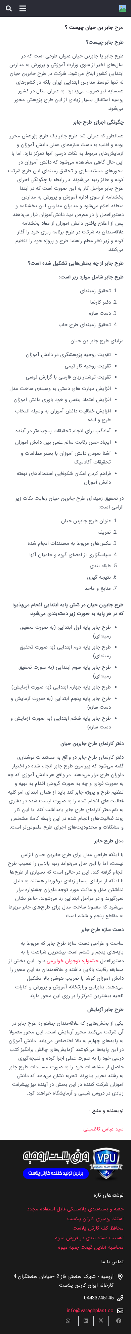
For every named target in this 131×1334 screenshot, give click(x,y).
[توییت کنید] (100, 1321)
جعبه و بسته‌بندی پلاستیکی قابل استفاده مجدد (75, 1209)
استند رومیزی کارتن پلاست (95, 1219)
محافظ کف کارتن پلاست (98, 1228)
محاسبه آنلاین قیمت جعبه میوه (91, 1247)
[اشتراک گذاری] (116, 1321)
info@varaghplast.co (90, 1311)
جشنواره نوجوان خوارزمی (72, 961)
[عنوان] (122, 8)
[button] (8, 8)
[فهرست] (22, 8)
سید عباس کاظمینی (103, 1129)
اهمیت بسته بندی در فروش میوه (89, 1238)
